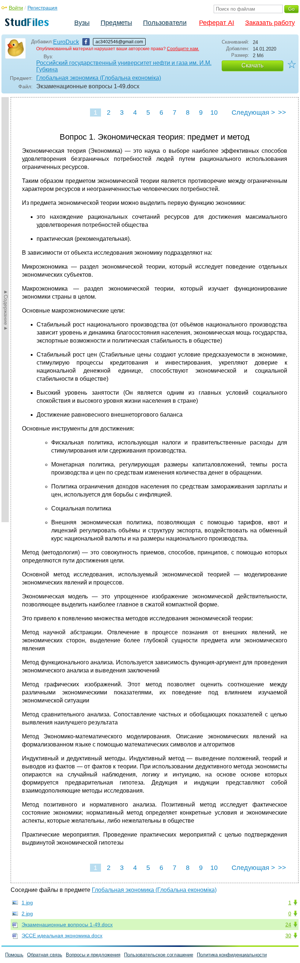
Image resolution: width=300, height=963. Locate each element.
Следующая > (253, 112)
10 (214, 112)
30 (288, 935)
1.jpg (27, 902)
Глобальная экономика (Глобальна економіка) (98, 78)
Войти (16, 8)
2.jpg (27, 913)
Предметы (116, 22)
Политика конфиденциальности (232, 955)
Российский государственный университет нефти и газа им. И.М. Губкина (123, 66)
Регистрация (42, 8)
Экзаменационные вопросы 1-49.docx (67, 924)
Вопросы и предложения (93, 955)
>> (282, 112)
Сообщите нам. (183, 49)
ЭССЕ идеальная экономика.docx (62, 935)
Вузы (82, 22)
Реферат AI (216, 22)
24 (288, 924)
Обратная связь (44, 955)
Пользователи (165, 22)
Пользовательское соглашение (158, 955)
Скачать (252, 65)
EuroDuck (66, 42)
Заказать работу (270, 22)
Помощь (14, 955)
